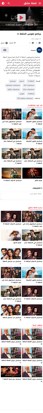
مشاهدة (31, 93)
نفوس (22, 93)
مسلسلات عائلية (13, 89)
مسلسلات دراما (28, 89)
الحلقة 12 (31, 81)
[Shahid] (39, 52)
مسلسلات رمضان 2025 (25, 98)
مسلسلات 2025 (29, 85)
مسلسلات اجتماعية (13, 85)
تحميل (21, 81)
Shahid (33, 50)
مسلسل (13, 81)
